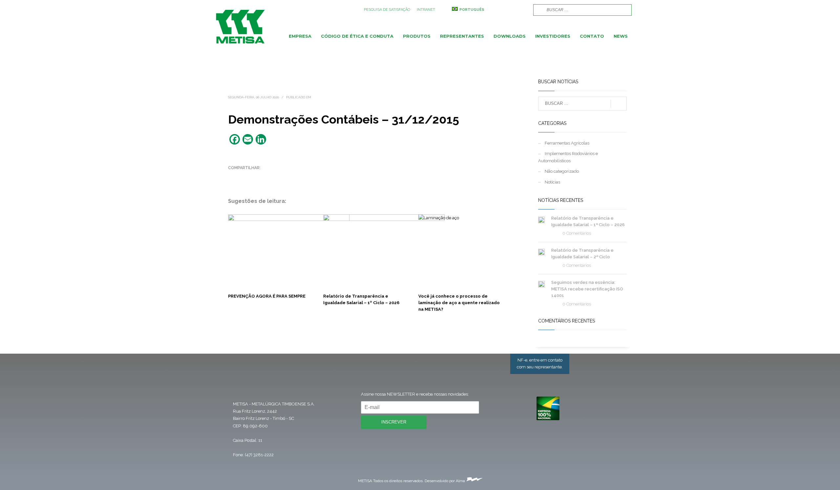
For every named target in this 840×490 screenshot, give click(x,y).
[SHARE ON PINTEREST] (267, 176)
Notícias (552, 182)
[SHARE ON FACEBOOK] (244, 176)
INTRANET (426, 10)
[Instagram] (512, 10)
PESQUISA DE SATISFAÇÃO (387, 10)
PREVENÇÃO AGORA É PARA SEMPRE (266, 296)
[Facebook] (502, 10)
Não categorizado (562, 171)
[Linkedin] (522, 10)
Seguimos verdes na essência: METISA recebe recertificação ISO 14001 (587, 289)
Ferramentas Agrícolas (567, 143)
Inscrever (393, 422)
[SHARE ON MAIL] (279, 176)
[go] (537, 9)
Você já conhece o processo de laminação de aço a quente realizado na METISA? (459, 303)
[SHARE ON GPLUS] (256, 176)
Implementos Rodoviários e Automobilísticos (568, 157)
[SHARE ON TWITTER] (233, 177)
